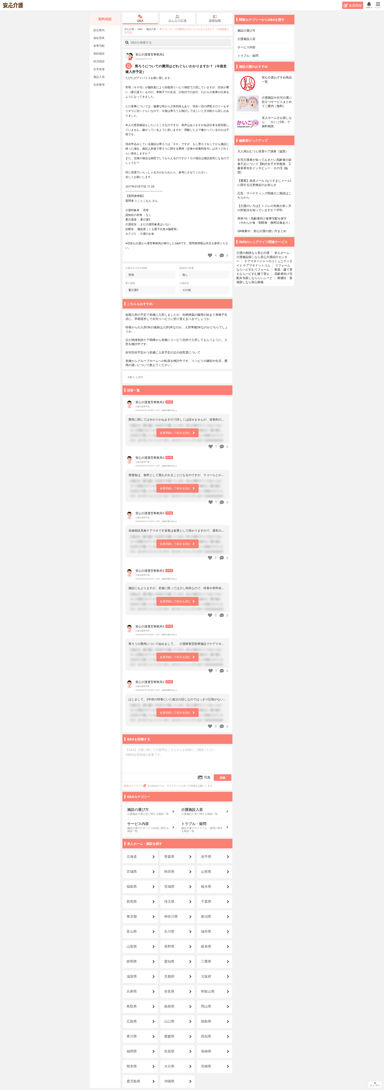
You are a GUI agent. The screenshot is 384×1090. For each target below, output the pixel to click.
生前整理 (99, 84)
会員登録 (355, 5)
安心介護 (15, 5)
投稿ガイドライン (133, 785)
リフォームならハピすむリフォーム (263, 267)
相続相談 (99, 53)
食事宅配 (99, 45)
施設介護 (151, 29)
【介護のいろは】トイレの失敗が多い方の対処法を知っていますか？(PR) (264, 208)
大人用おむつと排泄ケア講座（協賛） (262, 151)
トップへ (375, 1085)
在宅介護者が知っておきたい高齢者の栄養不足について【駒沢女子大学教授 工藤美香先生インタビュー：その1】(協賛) (264, 166)
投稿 (222, 777)
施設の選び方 (246, 30)
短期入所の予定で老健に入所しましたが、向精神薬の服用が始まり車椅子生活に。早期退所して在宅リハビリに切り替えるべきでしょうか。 (176, 317)
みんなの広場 (177, 21)
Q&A (140, 21)
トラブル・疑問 (248, 56)
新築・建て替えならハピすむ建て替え (264, 272)
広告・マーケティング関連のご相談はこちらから (264, 195)
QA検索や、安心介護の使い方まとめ (261, 231)
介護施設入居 (246, 39)
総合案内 (99, 30)
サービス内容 (246, 47)
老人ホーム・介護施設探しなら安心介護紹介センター (264, 257)
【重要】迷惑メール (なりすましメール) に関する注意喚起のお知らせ (264, 183)
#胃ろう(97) (135, 377)
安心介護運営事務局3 (149, 402)
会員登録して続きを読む (175, 432)
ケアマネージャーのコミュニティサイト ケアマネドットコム (264, 263)
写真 (207, 777)
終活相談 (99, 61)
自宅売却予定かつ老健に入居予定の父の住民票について (162, 352)
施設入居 (99, 76)
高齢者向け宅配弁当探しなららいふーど (264, 276)
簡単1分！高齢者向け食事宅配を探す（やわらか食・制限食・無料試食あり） (264, 220)
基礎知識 (215, 21)
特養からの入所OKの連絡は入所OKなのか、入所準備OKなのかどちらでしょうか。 (176, 329)
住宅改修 (99, 69)
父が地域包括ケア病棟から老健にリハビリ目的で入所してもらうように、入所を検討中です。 (176, 342)
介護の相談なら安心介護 (252, 253)
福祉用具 (99, 38)
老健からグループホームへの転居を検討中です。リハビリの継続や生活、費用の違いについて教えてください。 (176, 363)
